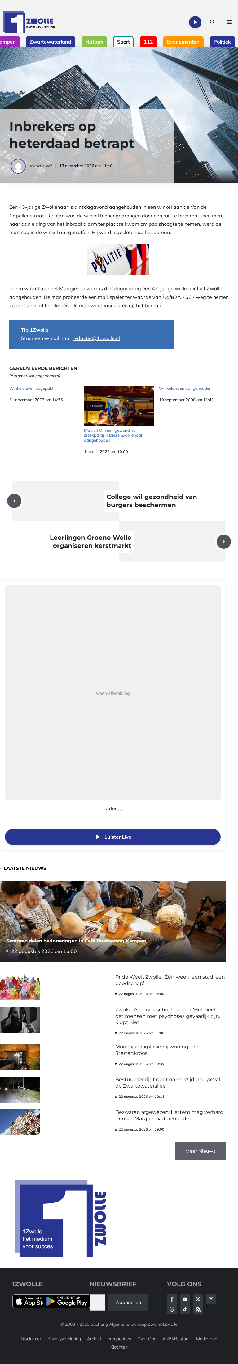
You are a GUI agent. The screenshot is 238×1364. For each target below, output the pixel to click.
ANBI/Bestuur (176, 1338)
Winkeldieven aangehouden (185, 388)
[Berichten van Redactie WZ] (18, 165)
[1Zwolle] (29, 22)
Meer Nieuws (200, 1151)
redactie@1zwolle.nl (96, 338)
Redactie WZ (40, 165)
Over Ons (146, 1338)
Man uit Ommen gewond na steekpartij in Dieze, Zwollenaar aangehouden (113, 435)
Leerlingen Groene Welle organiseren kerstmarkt (90, 541)
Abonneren (128, 1302)
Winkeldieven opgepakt (31, 388)
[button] (212, 22)
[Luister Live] (195, 22)
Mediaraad (206, 1338)
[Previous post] (14, 501)
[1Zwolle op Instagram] (211, 1299)
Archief (94, 1338)
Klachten (119, 1347)
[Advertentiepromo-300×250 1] (61, 1255)
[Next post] (223, 541)
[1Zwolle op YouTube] (185, 1309)
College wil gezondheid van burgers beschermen (152, 501)
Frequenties (119, 1338)
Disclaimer (31, 1338)
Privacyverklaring (64, 1338)
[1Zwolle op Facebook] (172, 1299)
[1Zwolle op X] (198, 1299)
